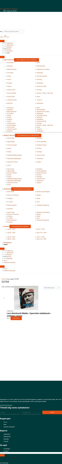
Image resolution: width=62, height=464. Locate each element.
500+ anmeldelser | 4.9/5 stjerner (9, 9)
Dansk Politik (10, 191)
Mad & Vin (10, 103)
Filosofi (9, 79)
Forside (4, 279)
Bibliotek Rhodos (11, 69)
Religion (39, 195)
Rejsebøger (40, 83)
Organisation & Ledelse (43, 69)
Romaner (39, 148)
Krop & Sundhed (11, 93)
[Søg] (27, 32)
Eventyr (9, 148)
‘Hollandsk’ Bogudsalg (43, 205)
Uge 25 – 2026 (11, 229)
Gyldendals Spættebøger (14, 158)
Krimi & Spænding (41, 141)
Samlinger (39, 151)
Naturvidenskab (41, 66)
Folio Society (10, 138)
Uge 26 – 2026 (11, 232)
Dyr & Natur (10, 72)
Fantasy (9, 151)
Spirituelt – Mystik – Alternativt (45, 93)
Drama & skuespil (12, 145)
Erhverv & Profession (13, 195)
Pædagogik (40, 72)
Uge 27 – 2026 (41, 229)
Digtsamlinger (11, 141)
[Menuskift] (2, 41)
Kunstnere (10, 208)
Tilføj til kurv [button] (16, 318)
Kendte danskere (12, 205)
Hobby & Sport (11, 89)
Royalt (38, 198)
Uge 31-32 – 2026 (41, 232)
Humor (9, 165)
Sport (38, 202)
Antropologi (10, 62)
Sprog (38, 96)
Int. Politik (9, 202)
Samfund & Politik (41, 86)
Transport (39, 100)
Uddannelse (40, 103)
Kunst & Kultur (11, 96)
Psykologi (39, 79)
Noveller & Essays (42, 145)
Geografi (9, 83)
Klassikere (39, 138)
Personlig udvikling (42, 76)
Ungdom (39, 162)
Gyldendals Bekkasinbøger (14, 155)
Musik (38, 62)
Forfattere (10, 198)
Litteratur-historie (12, 100)
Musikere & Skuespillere (43, 191)
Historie (9, 86)
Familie (9, 76)
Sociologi (39, 89)
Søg (1, 31)
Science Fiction (41, 155)
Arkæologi (10, 66)
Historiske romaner (12, 162)
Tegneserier (40, 158)
